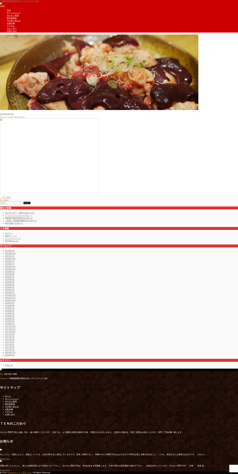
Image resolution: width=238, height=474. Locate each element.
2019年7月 (10, 277)
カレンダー (12, 28)
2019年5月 (10, 282)
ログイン (9, 233)
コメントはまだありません (13, 117)
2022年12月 (10, 253)
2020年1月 (10, 264)
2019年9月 (10, 272)
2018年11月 (10, 298)
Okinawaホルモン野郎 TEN (19, 473)
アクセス (11, 26)
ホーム (8, 396)
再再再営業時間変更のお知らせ (19, 218)
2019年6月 (10, 279)
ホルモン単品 (13, 15)
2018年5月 (10, 313)
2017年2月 (10, 347)
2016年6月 (10, 355)
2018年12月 (10, 295)
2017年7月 (10, 337)
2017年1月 (10, 350)
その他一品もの (14, 20)
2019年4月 (10, 285)
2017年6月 (10, 339)
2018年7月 (10, 308)
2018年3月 (10, 319)
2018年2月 (10, 321)
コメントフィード (13, 238)
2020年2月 (10, 261)
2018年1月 (10, 324)
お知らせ (9, 365)
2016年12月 (10, 352)
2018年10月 (10, 300)
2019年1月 (10, 293)
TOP (9, 10)
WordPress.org (11, 241)
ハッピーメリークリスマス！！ (19, 215)
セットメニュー (14, 13)
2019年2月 (10, 290)
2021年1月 (10, 256)
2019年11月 (10, 266)
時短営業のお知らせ (14, 223)
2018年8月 (10, 306)
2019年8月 (10, 274)
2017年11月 (10, 329)
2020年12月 (10, 259)
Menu (2, 6)
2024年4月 (10, 251)
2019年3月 (10, 287)
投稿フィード (11, 236)
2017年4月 (10, 342)
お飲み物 (11, 23)
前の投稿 (5, 198)
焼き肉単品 (12, 18)
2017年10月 (10, 332)
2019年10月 (10, 269)
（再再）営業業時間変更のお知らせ (21, 221)
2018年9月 (10, 303)
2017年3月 (10, 345)
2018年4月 (10, 316)
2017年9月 (10, 334)
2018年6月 (10, 311)
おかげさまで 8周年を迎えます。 (20, 213)
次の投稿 (5, 200)
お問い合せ (12, 31)
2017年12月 (10, 326)
